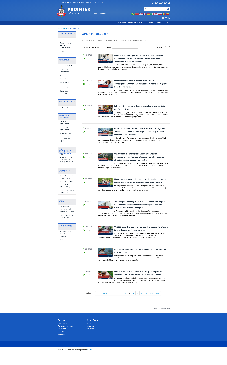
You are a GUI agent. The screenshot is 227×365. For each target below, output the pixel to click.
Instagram (90, 326)
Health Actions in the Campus (66, 216)
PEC (61, 240)
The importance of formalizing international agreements (67, 137)
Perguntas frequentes (135, 23)
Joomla (89, 350)
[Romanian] (163, 14)
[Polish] (160, 14)
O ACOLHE (64, 107)
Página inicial (62, 28)
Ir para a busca (86, 2)
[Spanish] (167, 14)
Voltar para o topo (163, 308)
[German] (148, 14)
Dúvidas (63, 51)
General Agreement (64, 122)
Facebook (89, 323)
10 (146, 293)
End (157, 293)
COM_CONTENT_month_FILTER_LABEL (97, 47)
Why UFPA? (64, 75)
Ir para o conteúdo (62, 2)
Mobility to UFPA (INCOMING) (66, 177)
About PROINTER (66, 65)
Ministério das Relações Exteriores (65, 233)
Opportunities (121, 23)
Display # (159, 47)
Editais (62, 39)
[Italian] (152, 14)
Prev (105, 293)
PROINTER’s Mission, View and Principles (67, 84)
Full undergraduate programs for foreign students (66, 158)
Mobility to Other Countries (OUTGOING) (66, 184)
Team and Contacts (64, 92)
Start (98, 293)
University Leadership (64, 70)
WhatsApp (90, 329)
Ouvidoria (167, 23)
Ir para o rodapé (98, 2)
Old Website (149, 23)
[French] (144, 14)
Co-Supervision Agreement (66, 128)
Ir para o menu (75, 2)
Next (151, 293)
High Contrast (165, 2)
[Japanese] (156, 14)
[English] (141, 14)
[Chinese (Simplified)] (137, 14)
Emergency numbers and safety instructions (67, 208)
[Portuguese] (133, 14)
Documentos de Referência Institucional (66, 45)
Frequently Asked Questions (67, 191)
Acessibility (155, 2)
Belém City (64, 79)
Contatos (158, 23)
